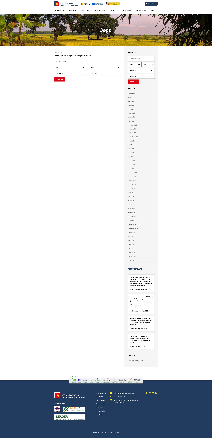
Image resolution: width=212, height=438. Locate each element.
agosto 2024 (131, 189)
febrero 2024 (131, 213)
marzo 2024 (131, 209)
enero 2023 (131, 260)
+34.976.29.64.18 (119, 397)
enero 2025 (131, 169)
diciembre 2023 (132, 217)
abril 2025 (130, 157)
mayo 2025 (131, 153)
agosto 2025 (131, 141)
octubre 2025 (132, 133)
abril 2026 (130, 109)
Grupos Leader (100, 11)
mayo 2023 (131, 244)
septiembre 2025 (133, 137)
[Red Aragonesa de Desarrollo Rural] (66, 6)
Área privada (151, 4)
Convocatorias (141, 11)
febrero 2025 (131, 165)
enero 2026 (131, 121)
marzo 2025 (131, 161)
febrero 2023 (131, 256)
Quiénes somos (59, 11)
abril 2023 (130, 248)
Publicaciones (86, 11)
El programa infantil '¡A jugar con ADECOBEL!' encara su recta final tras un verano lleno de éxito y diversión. (141, 321)
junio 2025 (131, 149)
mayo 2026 (131, 105)
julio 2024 (130, 193)
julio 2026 (130, 97)
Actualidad (72, 11)
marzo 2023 (131, 252)
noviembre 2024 (132, 177)
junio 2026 (131, 101)
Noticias (135, 269)
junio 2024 (131, 197)
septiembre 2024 (133, 185)
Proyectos (113, 11)
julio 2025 (130, 145)
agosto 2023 (131, 232)
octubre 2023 (132, 225)
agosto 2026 (131, 93)
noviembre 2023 (132, 220)
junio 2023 (131, 240)
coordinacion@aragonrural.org (124, 393)
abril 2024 (130, 205)
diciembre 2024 (132, 173)
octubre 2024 (132, 181)
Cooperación (126, 11)
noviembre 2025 (132, 129)
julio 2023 (130, 236)
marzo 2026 (131, 113)
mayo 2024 (131, 201)
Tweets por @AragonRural (135, 361)
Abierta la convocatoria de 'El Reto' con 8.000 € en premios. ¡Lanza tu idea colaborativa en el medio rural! (140, 339)
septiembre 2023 (133, 229)
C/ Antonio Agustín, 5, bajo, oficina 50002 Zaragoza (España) (127, 401)
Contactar (154, 11)
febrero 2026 (131, 117)
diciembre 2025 (132, 125)
